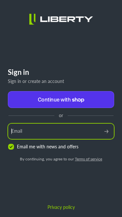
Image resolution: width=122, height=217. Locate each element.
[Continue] (106, 131)
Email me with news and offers (47, 146)
